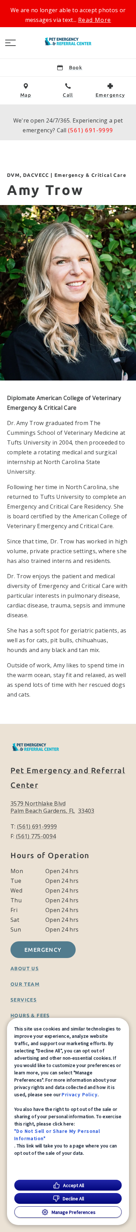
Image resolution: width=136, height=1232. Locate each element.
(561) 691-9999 (90, 130)
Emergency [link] (43, 950)
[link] (68, 41)
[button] (10, 43)
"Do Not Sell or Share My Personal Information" (57, 1134)
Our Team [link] (25, 984)
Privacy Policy (80, 1094)
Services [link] (23, 1000)
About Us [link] (24, 968)
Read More (94, 20)
